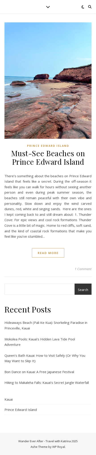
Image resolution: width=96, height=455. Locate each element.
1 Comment (83, 269)
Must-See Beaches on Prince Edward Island (48, 157)
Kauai (8, 399)
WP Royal (58, 447)
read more (48, 253)
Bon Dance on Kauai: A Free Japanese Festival (39, 372)
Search (83, 289)
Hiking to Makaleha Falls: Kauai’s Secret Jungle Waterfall (46, 382)
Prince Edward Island (48, 146)
